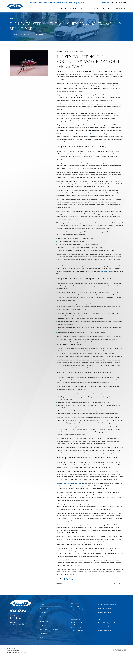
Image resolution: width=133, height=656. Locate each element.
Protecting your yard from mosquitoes (68, 483)
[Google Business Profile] (16, 618)
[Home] (15, 6)
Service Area (43, 625)
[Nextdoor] (20, 618)
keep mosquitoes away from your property (88, 393)
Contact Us (120, 9)
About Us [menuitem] (64, 9)
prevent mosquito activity (96, 453)
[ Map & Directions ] (77, 609)
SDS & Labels (44, 608)
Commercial (43, 617)
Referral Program (49, 2)
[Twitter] (13, 618)
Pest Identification (36, 2)
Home (42, 604)
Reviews (42, 638)
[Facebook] (10, 618)
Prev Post (59, 584)
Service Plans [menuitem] (96, 9)
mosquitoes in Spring (106, 271)
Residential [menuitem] (73, 9)
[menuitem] (9, 653)
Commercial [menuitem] (84, 9)
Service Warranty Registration (49, 629)
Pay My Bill (79, 2)
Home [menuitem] (56, 9)
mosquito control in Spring (88, 134)
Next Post (116, 584)
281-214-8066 (118, 2)
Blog (70, 2)
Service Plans (44, 621)
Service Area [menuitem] (107, 9)
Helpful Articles (62, 2)
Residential (43, 613)
